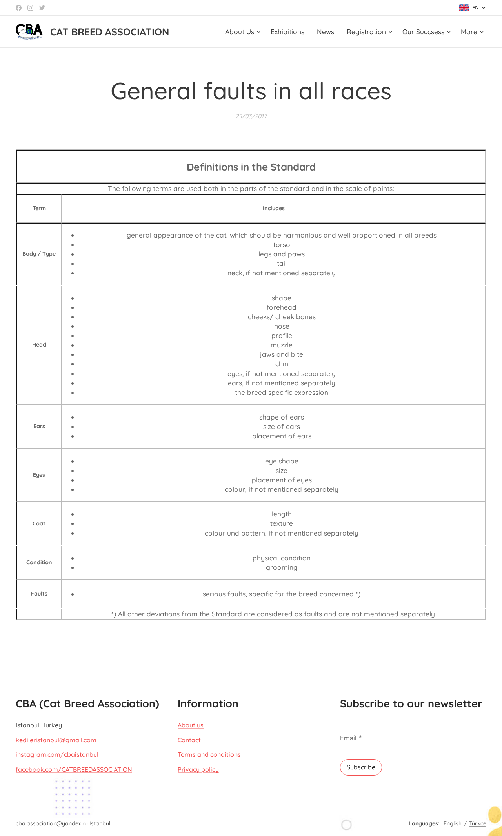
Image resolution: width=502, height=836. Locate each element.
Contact (189, 740)
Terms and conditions (209, 754)
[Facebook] (19, 8)
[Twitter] (42, 8)
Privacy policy (198, 769)
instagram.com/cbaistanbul (57, 754)
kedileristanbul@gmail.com (56, 740)
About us (191, 725)
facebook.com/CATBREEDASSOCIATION (74, 769)
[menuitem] (243, 32)
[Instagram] (30, 8)
